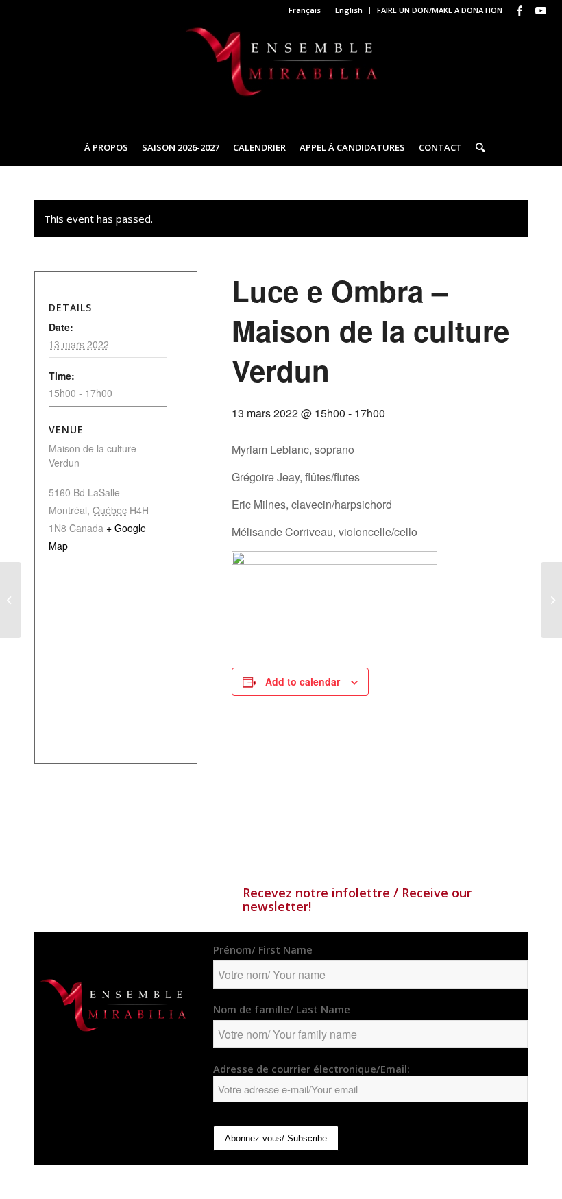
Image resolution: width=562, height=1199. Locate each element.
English (349, 10)
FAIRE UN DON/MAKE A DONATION (439, 10)
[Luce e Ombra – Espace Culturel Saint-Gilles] (10, 600)
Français (305, 10)
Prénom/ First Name (263, 949)
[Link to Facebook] (520, 10)
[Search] (477, 147)
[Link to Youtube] (540, 10)
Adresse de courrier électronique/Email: (311, 1069)
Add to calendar (302, 681)
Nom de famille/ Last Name (281, 1009)
